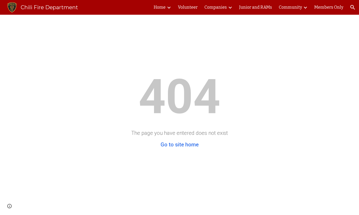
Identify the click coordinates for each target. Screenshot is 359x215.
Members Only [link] (328, 7)
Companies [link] (215, 7)
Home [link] (160, 7)
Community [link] (290, 7)
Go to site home (180, 144)
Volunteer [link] (188, 7)
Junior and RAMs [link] (255, 7)
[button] (352, 7)
